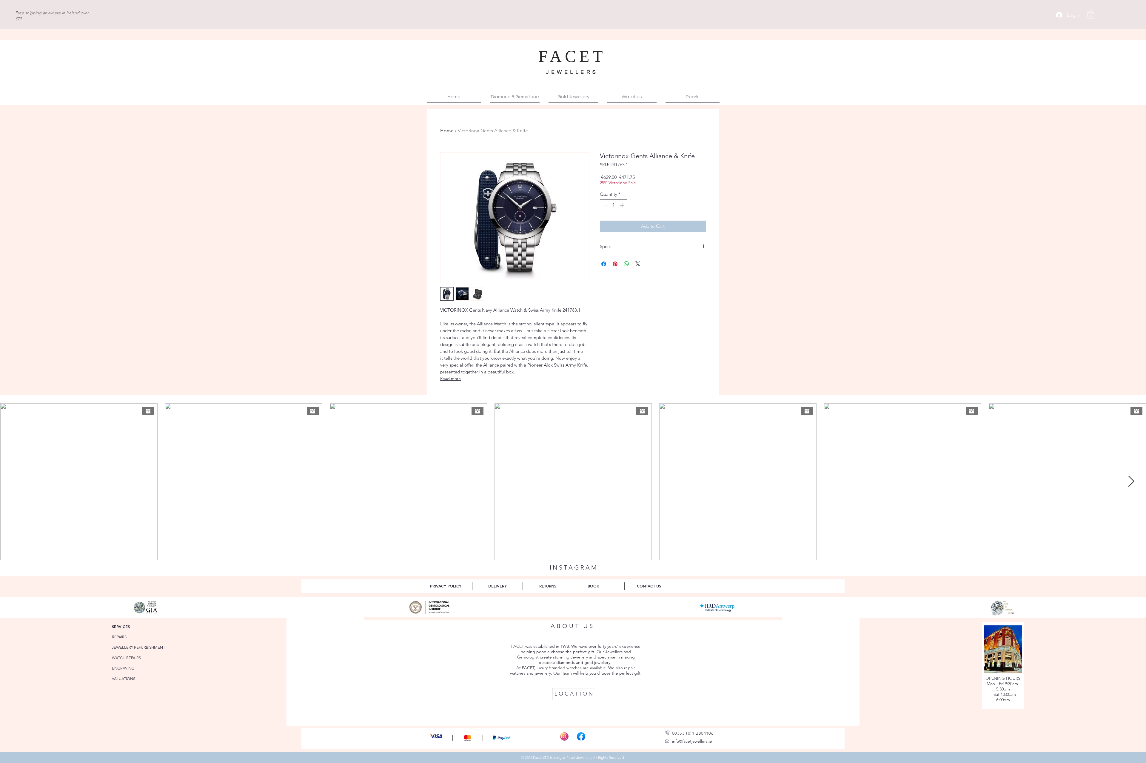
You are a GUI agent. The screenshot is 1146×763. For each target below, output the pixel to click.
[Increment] (623, 205)
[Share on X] (637, 263)
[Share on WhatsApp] (626, 263)
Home (447, 130)
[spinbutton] (614, 205)
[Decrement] (605, 205)
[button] (1090, 14)
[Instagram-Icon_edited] (564, 736)
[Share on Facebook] (603, 263)
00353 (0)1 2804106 (693, 733)
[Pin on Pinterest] (615, 263)
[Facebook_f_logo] (581, 736)
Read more (450, 378)
